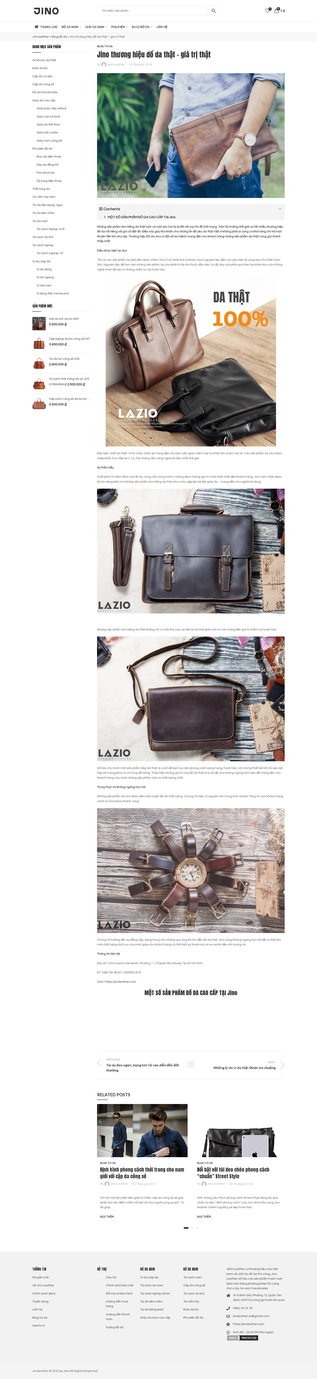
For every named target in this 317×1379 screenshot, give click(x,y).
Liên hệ (37, 1309)
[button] (186, 1228)
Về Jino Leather (43, 1285)
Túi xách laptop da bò (155, 1293)
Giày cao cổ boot (48, 116)
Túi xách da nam (151, 1285)
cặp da (191, 481)
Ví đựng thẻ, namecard (53, 293)
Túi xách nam (192, 1277)
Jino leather (40, 36)
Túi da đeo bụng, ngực (47, 205)
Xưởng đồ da (115, 1327)
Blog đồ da (59, 36)
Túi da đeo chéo (43, 213)
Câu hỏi (111, 1277)
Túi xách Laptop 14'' (50, 253)
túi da (202, 481)
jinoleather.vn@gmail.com (251, 1316)
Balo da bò (39, 68)
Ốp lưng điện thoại (49, 180)
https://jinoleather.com (120, 981)
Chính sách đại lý (43, 1293)
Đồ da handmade (44, 92)
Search (213, 10)
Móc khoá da (46, 172)
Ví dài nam (44, 285)
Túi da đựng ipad (151, 1309)
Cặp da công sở (43, 84)
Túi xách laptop (42, 245)
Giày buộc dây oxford (51, 108)
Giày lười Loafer (47, 132)
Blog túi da (105, 46)
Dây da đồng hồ (47, 164)
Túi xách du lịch (42, 237)
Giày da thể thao (48, 124)
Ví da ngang (45, 277)
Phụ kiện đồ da (42, 148)
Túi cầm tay (191, 1301)
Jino (133, 259)
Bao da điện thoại (49, 156)
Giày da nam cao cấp (155, 1317)
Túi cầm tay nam (43, 196)
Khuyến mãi (40, 1277)
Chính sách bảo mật (119, 1285)
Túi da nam (40, 221)
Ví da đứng (44, 269)
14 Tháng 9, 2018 (140, 64)
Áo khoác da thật (44, 60)
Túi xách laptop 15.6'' (51, 229)
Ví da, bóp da (41, 261)
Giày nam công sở (49, 140)
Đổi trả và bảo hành (119, 1293)
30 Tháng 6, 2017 (144, 1183)
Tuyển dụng (40, 1301)
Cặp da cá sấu (42, 76)
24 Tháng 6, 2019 (241, 1183)
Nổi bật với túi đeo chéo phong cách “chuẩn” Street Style (233, 1173)
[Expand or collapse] (279, 209)
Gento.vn (38, 1325)
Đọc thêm (107, 1216)
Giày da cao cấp (43, 100)
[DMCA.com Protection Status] (242, 1337)
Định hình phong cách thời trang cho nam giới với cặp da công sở (142, 1173)
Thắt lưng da (41, 188)
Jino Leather (116, 64)
